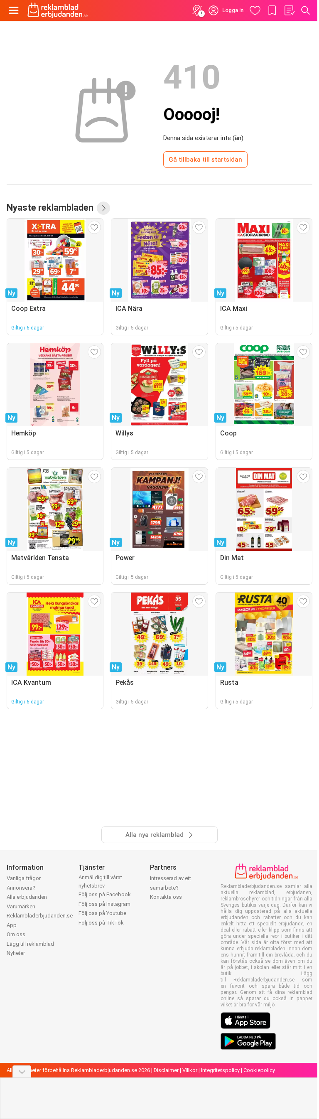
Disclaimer (166, 1070)
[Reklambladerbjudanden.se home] (57, 10)
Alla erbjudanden (27, 897)
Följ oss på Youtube (102, 913)
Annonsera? (21, 888)
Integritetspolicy (220, 1070)
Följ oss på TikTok (101, 923)
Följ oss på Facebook (105, 894)
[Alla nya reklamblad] (103, 208)
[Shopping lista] (289, 10)
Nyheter (16, 953)
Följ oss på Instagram (104, 904)
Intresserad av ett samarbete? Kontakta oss (170, 887)
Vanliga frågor (24, 878)
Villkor (189, 1070)
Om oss (16, 934)
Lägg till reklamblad (30, 944)
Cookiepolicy (259, 1070)
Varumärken (21, 906)
